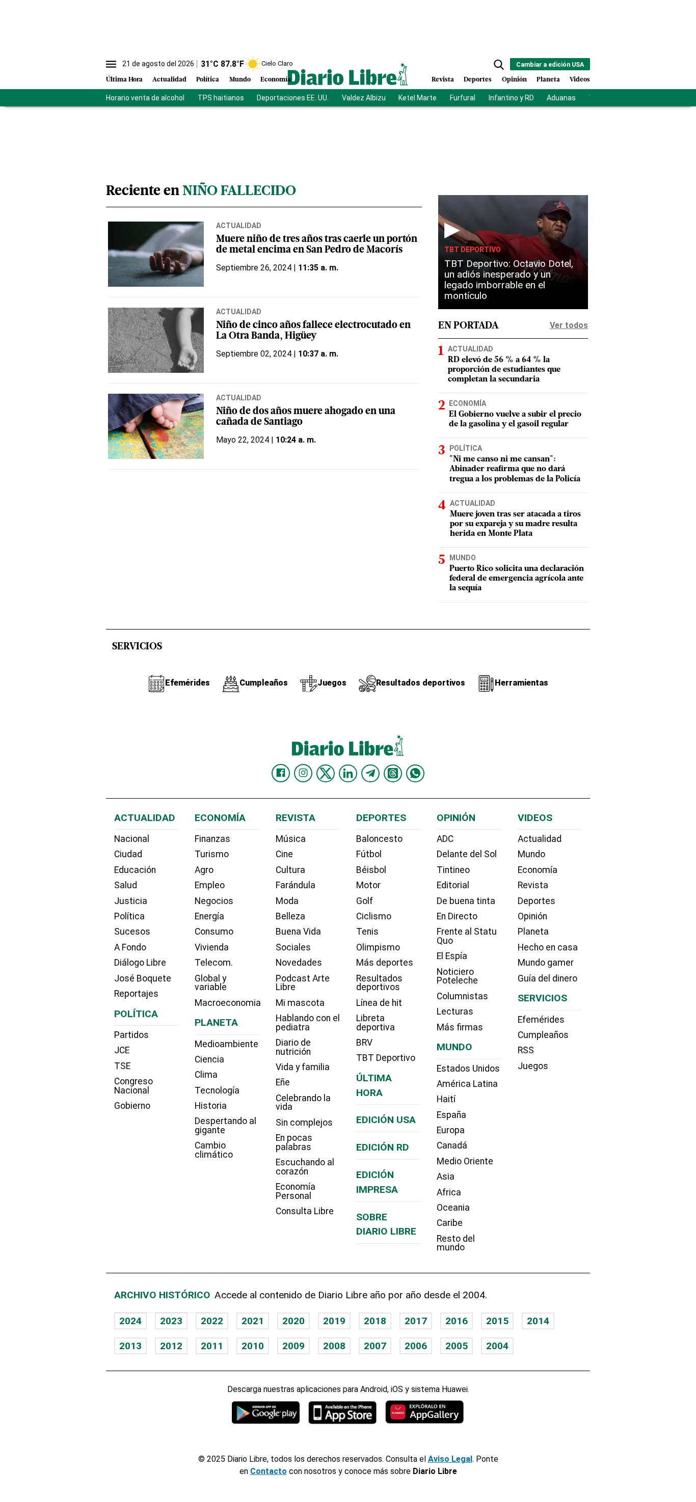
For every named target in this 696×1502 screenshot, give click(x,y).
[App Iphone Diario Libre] (342, 1412)
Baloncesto (379, 839)
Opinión (514, 79)
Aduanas (561, 98)
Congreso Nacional (133, 1086)
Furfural (462, 98)
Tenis (367, 931)
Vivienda (212, 947)
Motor (368, 885)
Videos (580, 79)
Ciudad (128, 854)
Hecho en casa (548, 947)
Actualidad (169, 79)
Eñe (283, 1082)
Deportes (478, 79)
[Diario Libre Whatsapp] (415, 773)
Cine (284, 854)
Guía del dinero (547, 978)
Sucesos (132, 931)
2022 (212, 1321)
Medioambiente (226, 1044)
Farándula (295, 885)
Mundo (240, 79)
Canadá (452, 1145)
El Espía (452, 956)
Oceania (453, 1208)
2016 (456, 1321)
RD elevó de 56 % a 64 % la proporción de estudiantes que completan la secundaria (504, 370)
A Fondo (130, 947)
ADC (445, 839)
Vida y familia (303, 1067)
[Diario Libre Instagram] (303, 773)
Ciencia (209, 1059)
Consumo (214, 931)
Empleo (210, 885)
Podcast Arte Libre (303, 983)
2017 (416, 1321)
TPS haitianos (221, 98)
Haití (446, 1099)
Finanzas (212, 839)
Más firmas (460, 1027)
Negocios (214, 901)
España (451, 1115)
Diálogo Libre (140, 963)
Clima (206, 1075)
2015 (497, 1321)
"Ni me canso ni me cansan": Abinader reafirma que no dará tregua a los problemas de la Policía (514, 469)
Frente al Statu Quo (467, 936)
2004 (497, 1346)
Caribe (450, 1223)
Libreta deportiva (375, 1022)
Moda (287, 901)
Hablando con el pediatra (308, 1022)
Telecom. (214, 963)
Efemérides (541, 1020)
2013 (130, 1346)
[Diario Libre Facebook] (281, 773)
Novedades (299, 963)
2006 (416, 1346)
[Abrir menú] (111, 64)
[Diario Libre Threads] (393, 773)
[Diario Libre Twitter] (325, 773)
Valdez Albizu (364, 98)
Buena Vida (298, 931)
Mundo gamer (546, 963)
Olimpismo (378, 947)
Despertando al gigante (225, 1125)
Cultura (290, 870)
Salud (125, 885)
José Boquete (142, 978)
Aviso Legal (450, 1459)
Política (207, 79)
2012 (171, 1346)
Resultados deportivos (379, 983)
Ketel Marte (417, 98)
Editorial (453, 885)
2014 (538, 1321)
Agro (204, 870)
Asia (445, 1176)
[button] (499, 65)
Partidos (131, 1035)
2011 (212, 1346)
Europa (451, 1130)
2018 (375, 1321)
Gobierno (132, 1106)
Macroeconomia (228, 1003)
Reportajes (136, 994)
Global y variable (211, 983)
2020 (293, 1321)
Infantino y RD (511, 98)
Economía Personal (295, 1191)
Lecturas (455, 1011)
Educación (135, 870)
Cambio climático (214, 1150)
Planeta (548, 79)
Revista (443, 79)
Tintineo (453, 870)
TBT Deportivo (472, 249)
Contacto (268, 1471)
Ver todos (569, 325)
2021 (253, 1321)
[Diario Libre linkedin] (348, 773)
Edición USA (386, 1120)
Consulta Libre (305, 1211)
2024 (130, 1321)
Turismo (212, 854)
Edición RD (382, 1147)
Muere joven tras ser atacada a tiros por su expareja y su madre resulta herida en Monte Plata (515, 524)
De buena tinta (466, 901)
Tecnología (217, 1090)
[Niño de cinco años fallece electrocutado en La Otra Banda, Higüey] (156, 340)
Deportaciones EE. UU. (293, 98)
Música (291, 839)
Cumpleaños (543, 1035)
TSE (122, 1066)
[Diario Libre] (348, 74)
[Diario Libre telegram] (370, 773)
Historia (211, 1106)
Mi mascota (300, 1003)
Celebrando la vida (303, 1102)
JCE (121, 1050)
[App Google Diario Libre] (266, 1412)
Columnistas (462, 996)
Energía (209, 916)
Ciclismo (373, 916)
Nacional (131, 839)
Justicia (130, 901)
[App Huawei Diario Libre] (424, 1412)
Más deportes (384, 963)
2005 (456, 1346)
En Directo (457, 916)
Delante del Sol (467, 854)
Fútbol (369, 854)
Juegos (533, 1066)
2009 (293, 1346)
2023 (171, 1321)
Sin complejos (304, 1122)
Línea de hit (379, 1003)
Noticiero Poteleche (457, 976)
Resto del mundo (456, 1243)
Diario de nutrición (293, 1047)
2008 (334, 1346)
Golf (364, 901)
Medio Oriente (465, 1161)
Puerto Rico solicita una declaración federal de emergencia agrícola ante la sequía (516, 578)
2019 (334, 1321)
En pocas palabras (294, 1142)
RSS (526, 1050)
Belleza (290, 916)
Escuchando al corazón (305, 1167)
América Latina (467, 1084)
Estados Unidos (468, 1068)
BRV (364, 1042)
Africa (449, 1192)
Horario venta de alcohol (145, 98)
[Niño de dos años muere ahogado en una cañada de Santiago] (156, 426)
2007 (375, 1346)
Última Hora (124, 79)
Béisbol (371, 870)
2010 (253, 1346)
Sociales (293, 947)
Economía (275, 79)
